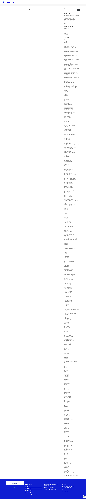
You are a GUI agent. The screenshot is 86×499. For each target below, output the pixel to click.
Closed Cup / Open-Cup (67, 117)
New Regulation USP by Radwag (69, 18)
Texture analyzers (66, 428)
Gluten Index (66, 227)
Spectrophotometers (67, 398)
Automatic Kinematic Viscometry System (70, 72)
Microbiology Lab (66, 297)
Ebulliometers (66, 185)
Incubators (65, 249)
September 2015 (66, 34)
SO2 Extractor (66, 394)
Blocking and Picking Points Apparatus (70, 85)
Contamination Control (71, 2)
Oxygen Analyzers (66, 325)
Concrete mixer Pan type (67, 130)
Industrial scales (66, 255)
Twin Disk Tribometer (67, 440)
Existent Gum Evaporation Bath (69, 199)
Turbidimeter (66, 439)
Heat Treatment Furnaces (68, 232)
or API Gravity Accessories (68, 321)
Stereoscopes (66, 411)
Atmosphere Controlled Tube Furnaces (70, 47)
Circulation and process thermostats (69, 112)
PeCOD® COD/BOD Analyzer (68, 336)
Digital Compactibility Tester (68, 169)
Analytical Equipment (67, 45)
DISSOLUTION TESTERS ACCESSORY (70, 174)
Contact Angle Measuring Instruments (70, 134)
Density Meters (66, 166)
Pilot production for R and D (68, 345)
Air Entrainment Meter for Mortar (69, 39)
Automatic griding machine (68, 70)
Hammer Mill (66, 230)
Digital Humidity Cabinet (67, 170)
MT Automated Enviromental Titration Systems (71, 312)
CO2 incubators (66, 118)
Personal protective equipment (68, 341)
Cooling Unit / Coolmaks (67, 143)
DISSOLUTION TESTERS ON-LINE (69, 177)
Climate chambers (67, 115)
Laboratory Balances (67, 264)
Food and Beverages (67, 212)
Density (65, 165)
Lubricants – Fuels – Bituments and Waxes (70, 286)
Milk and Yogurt (66, 302)
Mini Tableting (66, 305)
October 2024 (66, 33)
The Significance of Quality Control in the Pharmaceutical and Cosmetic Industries (50, 490)
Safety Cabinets (66, 374)
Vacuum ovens (66, 453)
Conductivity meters (67, 131)
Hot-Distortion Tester (67, 245)
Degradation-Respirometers (68, 161)
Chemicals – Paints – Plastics (29, 492)
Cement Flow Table (67, 91)
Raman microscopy (67, 353)
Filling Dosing (66, 203)
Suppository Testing (67, 415)
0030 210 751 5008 (65, 493)
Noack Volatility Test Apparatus (69, 319)
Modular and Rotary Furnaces (68, 308)
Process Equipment (53, 2)
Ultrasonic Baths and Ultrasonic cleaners (70, 446)
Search (64, 8)
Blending (65, 83)
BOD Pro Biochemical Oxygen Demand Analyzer (71, 86)
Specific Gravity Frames (67, 397)
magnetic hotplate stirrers (68, 287)
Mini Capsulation (66, 304)
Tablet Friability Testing (67, 420)
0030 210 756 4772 (65, 491)
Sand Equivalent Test (67, 379)
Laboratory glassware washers (68, 269)
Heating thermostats (67, 235)
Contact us (80, 2)
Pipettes (65, 347)
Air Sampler (66, 41)
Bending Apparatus (67, 80)
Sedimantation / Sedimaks (68, 385)
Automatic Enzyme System (68, 63)
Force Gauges (66, 213)
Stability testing (66, 406)
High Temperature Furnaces (68, 240)
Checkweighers (66, 99)
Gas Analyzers (66, 218)
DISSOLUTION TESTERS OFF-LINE (69, 175)
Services (65, 2)
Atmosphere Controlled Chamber (69, 46)
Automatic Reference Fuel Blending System (70, 74)
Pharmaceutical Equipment (68, 343)
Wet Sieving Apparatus (67, 470)
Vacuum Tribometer (67, 455)
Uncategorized (66, 448)
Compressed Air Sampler (67, 129)
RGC (64, 362)
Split (64, 405)
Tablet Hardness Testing (67, 422)
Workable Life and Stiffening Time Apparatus (71, 475)
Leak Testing (66, 278)
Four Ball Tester (66, 216)
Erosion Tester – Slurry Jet (68, 196)
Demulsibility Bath (66, 164)
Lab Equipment (46, 2)
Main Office (64, 484)
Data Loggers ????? (67, 156)
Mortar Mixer (66, 310)
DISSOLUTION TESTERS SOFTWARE (70, 179)
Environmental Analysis (28, 490)
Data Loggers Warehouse (68, 160)
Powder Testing (66, 349)
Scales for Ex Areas (67, 380)
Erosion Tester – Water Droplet (68, 197)
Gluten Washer (66, 229)
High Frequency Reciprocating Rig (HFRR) (70, 238)
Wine (64, 474)
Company (41, 2)
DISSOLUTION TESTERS (68, 173)
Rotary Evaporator (67, 372)
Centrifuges (66, 92)
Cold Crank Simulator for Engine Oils (69, 125)
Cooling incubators (67, 137)
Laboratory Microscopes (67, 273)
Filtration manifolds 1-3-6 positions (69, 204)
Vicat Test (65, 458)
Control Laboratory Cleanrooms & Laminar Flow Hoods (52, 493)
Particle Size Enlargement (68, 334)
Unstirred (65, 450)
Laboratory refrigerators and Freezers (69, 274)
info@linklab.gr (77, 5)
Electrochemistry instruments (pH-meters (70, 188)
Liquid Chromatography (67, 282)
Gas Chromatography (67, 221)
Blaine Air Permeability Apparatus (69, 82)
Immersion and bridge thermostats (69, 247)
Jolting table (66, 260)
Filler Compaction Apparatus (68, 201)
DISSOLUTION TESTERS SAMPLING (69, 178)
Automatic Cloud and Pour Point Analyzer (70, 54)
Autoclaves (65, 48)
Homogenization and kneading (68, 242)
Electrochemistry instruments (68, 187)
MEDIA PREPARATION (67, 292)
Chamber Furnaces (67, 98)
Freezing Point (66, 217)
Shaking (65, 387)
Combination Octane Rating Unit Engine (70, 127)
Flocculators (66, 208)
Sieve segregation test (67, 389)
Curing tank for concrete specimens (69, 152)
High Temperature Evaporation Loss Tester (70, 239)
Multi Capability (66, 315)
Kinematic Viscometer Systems (69, 261)
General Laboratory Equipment (68, 226)
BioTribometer (66, 81)
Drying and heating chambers (68, 182)
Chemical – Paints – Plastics (68, 104)
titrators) (65, 432)
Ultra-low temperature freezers (68, 441)
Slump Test (65, 393)
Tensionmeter (66, 426)
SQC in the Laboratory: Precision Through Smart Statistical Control (51, 485)
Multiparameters (66, 317)
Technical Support (60, 2)
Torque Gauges (66, 435)
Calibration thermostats (67, 89)
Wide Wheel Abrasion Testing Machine (70, 472)
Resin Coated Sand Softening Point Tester (70, 361)
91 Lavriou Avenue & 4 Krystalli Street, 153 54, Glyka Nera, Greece (68, 487)
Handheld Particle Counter (68, 231)
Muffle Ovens (66, 314)
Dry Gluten (65, 181)
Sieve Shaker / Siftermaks (68, 391)
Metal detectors (66, 295)
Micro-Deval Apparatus (67, 296)
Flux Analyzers (66, 209)
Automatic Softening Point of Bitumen (70, 76)
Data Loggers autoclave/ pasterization (70, 157)
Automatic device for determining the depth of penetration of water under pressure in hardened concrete (71, 59)
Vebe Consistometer (67, 457)
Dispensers (65, 172)
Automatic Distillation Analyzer (68, 61)
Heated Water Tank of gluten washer (69, 234)
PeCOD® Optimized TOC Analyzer (69, 339)
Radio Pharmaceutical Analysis (68, 352)
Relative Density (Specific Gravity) (69, 359)
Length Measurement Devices (68, 279)
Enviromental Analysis (67, 194)
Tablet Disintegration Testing (68, 419)
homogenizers (66, 243)
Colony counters (66, 126)
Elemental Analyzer (67, 191)
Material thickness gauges (68, 290)
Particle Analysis (66, 328)
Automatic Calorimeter (67, 50)
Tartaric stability (66, 424)
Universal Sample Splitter (68, 449)
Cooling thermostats (67, 140)
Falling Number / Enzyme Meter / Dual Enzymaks (71, 200)
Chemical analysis (67, 105)
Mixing (65, 306)
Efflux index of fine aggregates (68, 186)
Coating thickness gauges (68, 122)
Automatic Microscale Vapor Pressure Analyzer (71, 73)
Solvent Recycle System (67, 396)
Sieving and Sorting (67, 392)
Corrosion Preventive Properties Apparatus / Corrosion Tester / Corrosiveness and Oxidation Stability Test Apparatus (71, 150)
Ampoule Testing (66, 43)
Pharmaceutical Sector (67, 344)
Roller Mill (65, 371)
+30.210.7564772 (70, 5)
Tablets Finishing (66, 423)
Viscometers (66, 459)
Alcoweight (65, 42)
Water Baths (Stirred (67, 464)
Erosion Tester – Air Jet (67, 195)
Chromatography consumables (68, 107)
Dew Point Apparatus (67, 168)
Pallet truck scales (67, 327)
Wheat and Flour (66, 471)
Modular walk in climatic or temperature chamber (71, 309)
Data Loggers (66, 153)
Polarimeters (66, 348)
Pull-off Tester (66, 350)
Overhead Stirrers (66, 322)
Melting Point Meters (67, 293)
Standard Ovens (66, 409)
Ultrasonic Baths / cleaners (68, 444)
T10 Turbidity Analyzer (67, 417)
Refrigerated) (66, 357)
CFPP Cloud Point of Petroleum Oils (69, 96)
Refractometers (66, 356)
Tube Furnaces (66, 437)
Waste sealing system (67, 463)
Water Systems (66, 467)
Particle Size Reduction (67, 335)
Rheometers (66, 367)
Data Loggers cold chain (67, 159)
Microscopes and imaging (68, 299)
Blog (77, 2)
